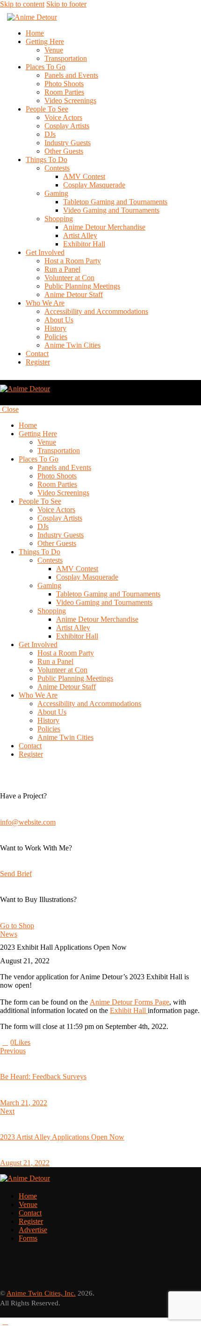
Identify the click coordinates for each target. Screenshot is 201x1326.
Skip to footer (66, 4)
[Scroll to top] (5, 1322)
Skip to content (22, 4)
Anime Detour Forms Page (129, 1002)
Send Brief (16, 874)
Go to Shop (17, 926)
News (8, 934)
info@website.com (28, 822)
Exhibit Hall (129, 1010)
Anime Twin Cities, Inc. (41, 1293)
